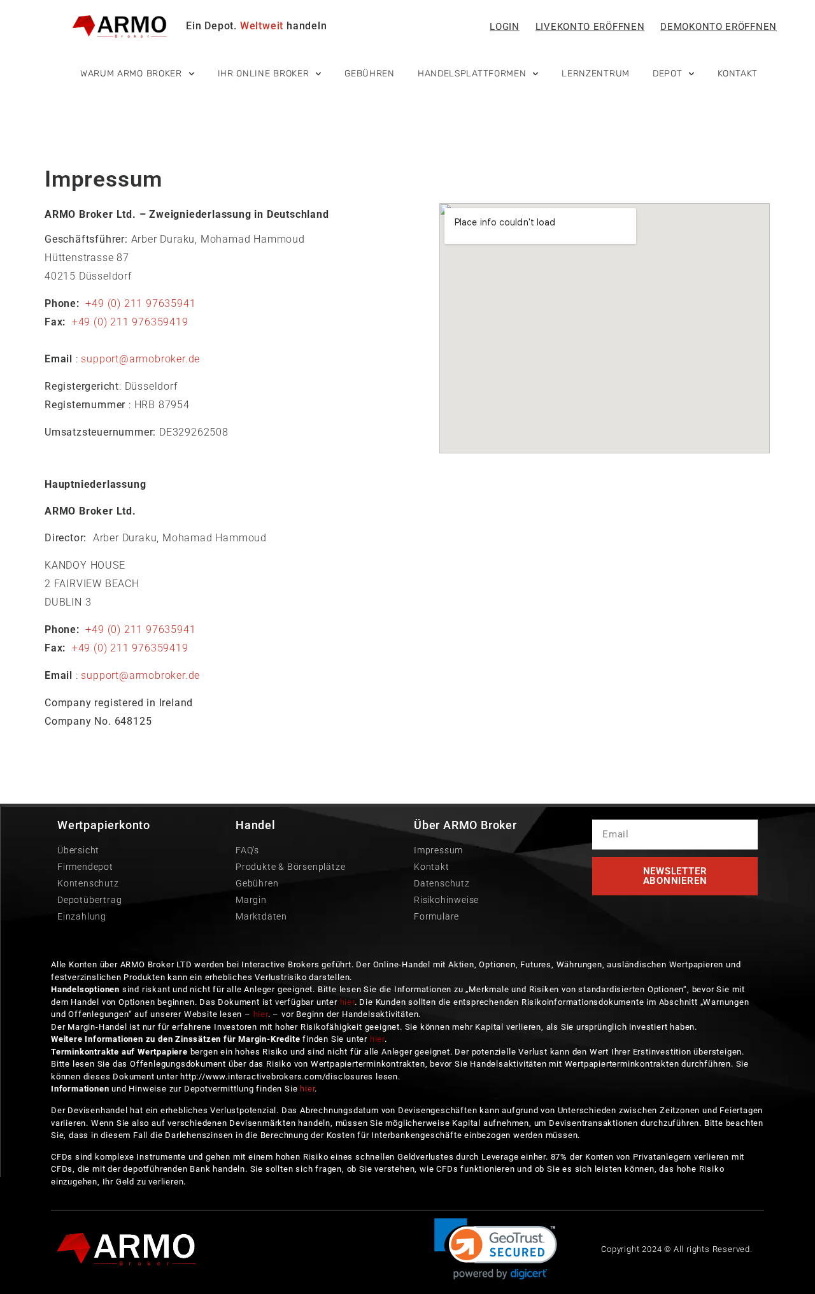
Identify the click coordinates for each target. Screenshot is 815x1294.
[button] (496, 1249)
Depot (668, 73)
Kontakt (738, 73)
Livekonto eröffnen (590, 26)
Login (505, 26)
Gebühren (369, 73)
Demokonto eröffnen (718, 26)
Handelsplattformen (472, 73)
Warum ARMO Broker (131, 73)
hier (347, 1002)
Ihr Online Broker (263, 73)
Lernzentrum (596, 73)
